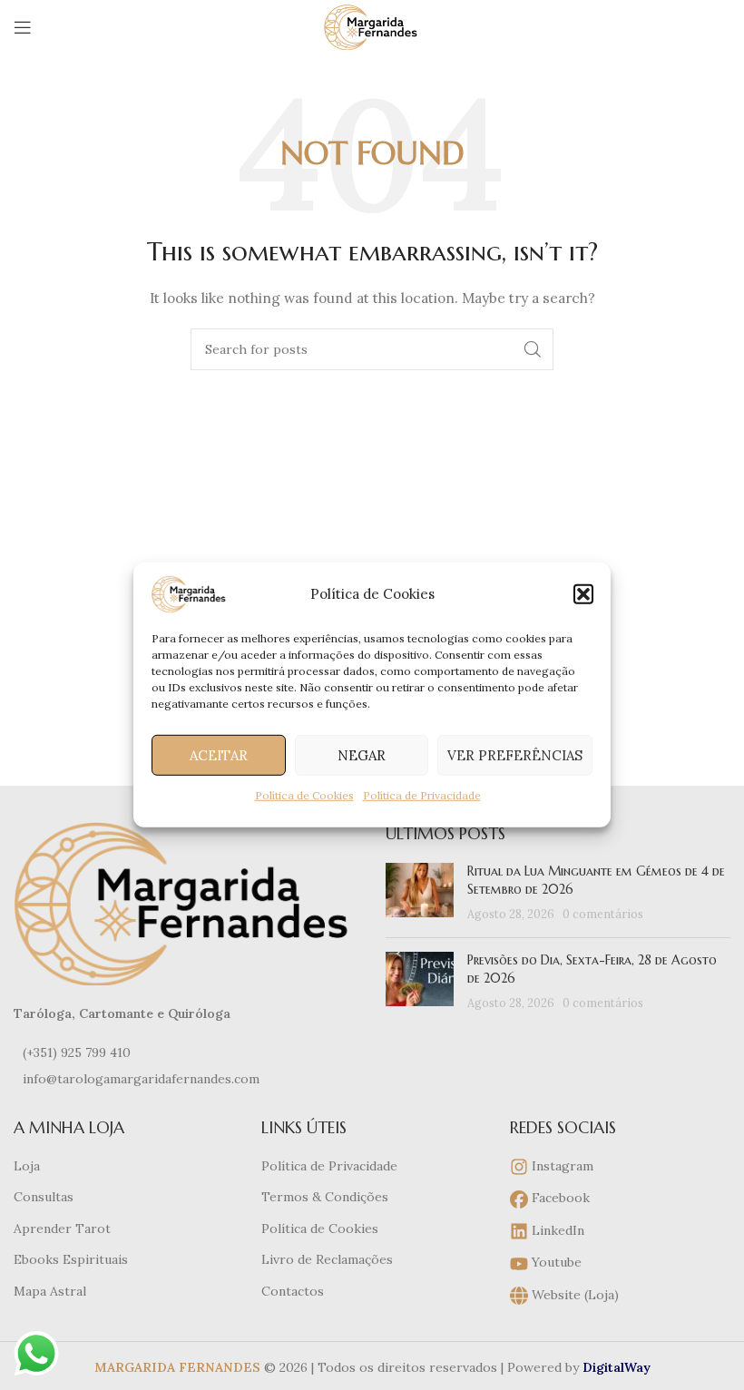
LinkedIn (556, 1230)
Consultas (43, 1197)
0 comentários (603, 913)
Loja (27, 1166)
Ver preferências (514, 754)
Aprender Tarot (62, 1228)
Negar (362, 754)
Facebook (559, 1197)
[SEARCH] (532, 349)
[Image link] (186, 903)
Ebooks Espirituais (71, 1259)
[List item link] (186, 1052)
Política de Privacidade (422, 795)
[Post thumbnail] (420, 893)
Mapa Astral (50, 1291)
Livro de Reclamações (327, 1259)
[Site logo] (371, 26)
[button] (583, 594)
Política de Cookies (304, 795)
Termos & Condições (324, 1197)
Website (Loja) (573, 1295)
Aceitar (219, 754)
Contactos (292, 1291)
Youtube (555, 1262)
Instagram (560, 1166)
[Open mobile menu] (23, 27)
